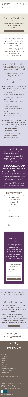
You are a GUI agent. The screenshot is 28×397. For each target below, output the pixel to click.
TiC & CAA (22, 383)
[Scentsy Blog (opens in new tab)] (20, 348)
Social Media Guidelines (7, 387)
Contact (3, 362)
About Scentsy (5, 353)
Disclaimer (3, 385)
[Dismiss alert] (25, 8)
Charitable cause (5, 372)
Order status (4, 374)
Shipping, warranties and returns (9, 376)
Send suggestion (14, 279)
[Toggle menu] (25, 4)
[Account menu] (19, 4)
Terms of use (10, 385)
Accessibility (17, 387)
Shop (14, 326)
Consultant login (19, 388)
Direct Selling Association (7, 388)
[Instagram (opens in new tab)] (10, 348)
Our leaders (4, 356)
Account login (4, 378)
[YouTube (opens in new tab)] (18, 348)
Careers (3, 360)
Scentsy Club (4, 366)
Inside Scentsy (4, 358)
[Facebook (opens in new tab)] (8, 348)
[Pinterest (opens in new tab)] (15, 348)
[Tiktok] (13, 348)
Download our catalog (6, 370)
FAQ (2, 380)
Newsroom (4, 383)
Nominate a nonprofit (14, 31)
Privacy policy (11, 383)
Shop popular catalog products (9, 368)
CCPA (17, 383)
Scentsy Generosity (6, 354)
